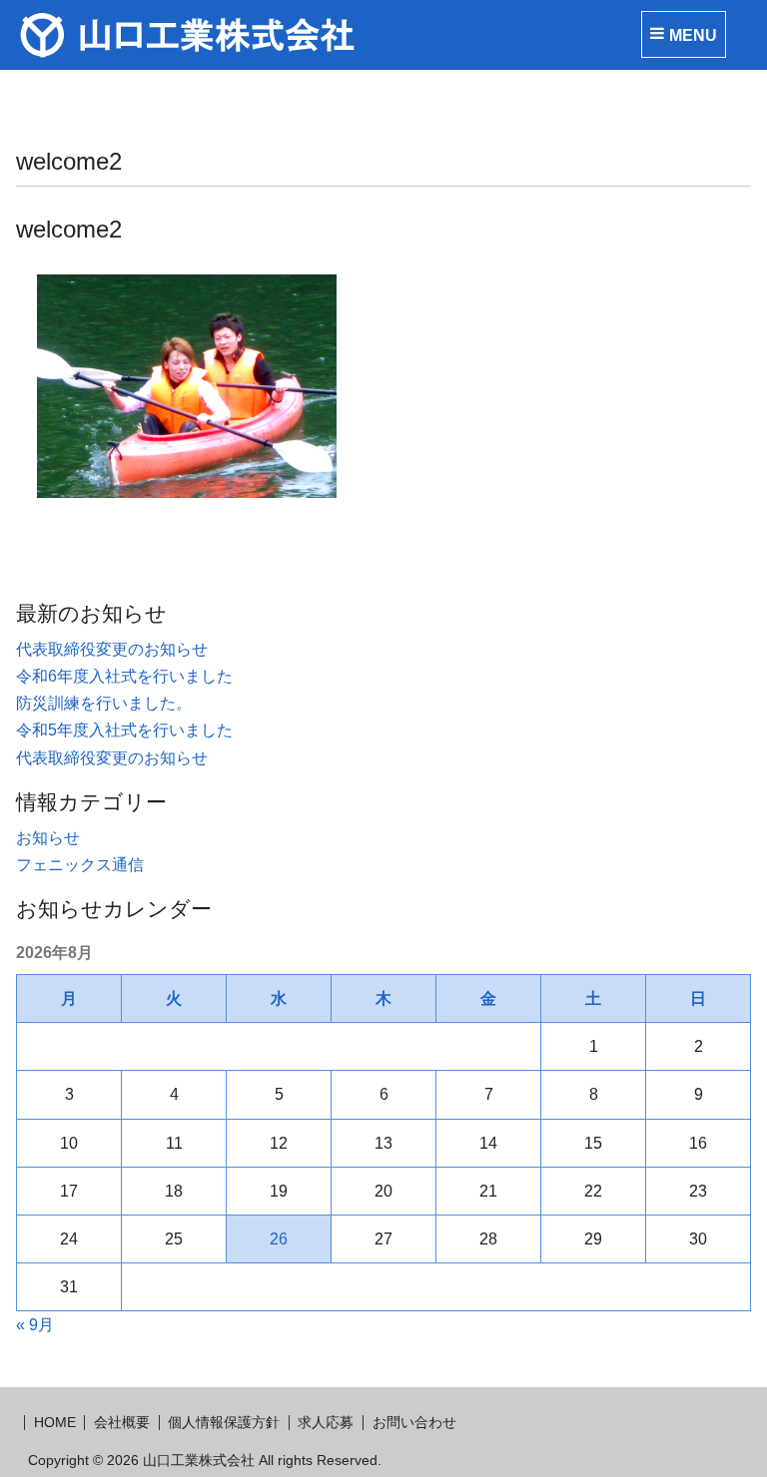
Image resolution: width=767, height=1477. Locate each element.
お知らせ (48, 837)
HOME (55, 1422)
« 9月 (35, 1324)
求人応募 (326, 1422)
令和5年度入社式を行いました (124, 730)
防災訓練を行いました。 (104, 703)
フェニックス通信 (80, 864)
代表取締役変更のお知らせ (112, 649)
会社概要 (122, 1422)
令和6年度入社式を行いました (124, 676)
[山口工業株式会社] (265, 35)
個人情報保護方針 (224, 1422)
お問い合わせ (414, 1422)
